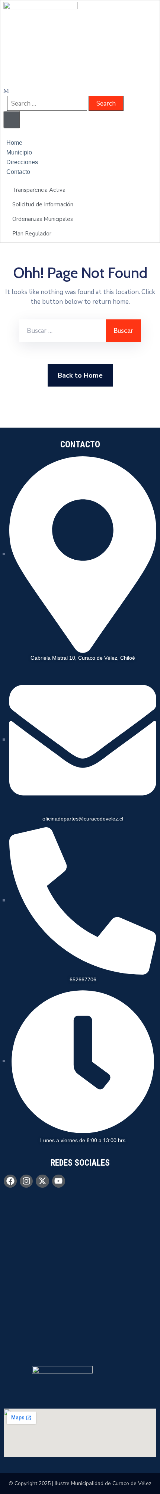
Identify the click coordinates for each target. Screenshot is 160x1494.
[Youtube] (58, 1181)
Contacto (18, 172)
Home (14, 143)
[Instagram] (26, 1181)
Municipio (19, 152)
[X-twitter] (42, 1181)
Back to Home (80, 375)
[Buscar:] (62, 330)
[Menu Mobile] (11, 119)
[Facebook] (10, 1181)
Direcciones (22, 162)
